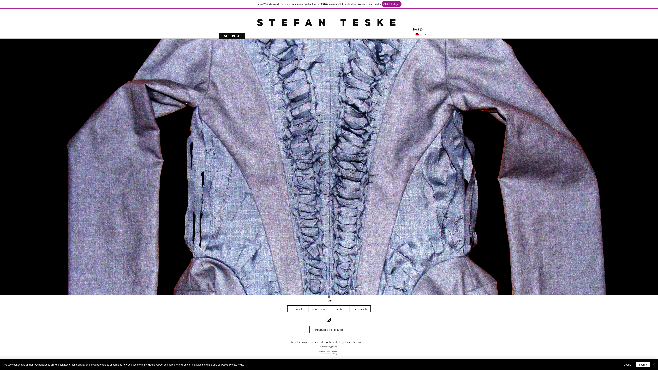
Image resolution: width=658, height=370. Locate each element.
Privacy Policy (236, 364)
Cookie (627, 364)
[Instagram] (328, 319)
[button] (418, 29)
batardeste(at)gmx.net (328, 347)
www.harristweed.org (329, 354)
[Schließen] (654, 364)
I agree (643, 364)
